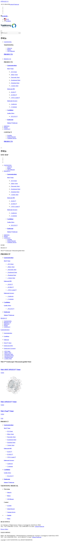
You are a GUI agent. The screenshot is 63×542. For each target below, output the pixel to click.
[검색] (19, 33)
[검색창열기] (1, 31)
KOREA (8, 21)
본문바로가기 (5, 1)
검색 (2, 33)
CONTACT (7, 327)
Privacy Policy (4, 529)
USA (7, 19)
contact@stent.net (14, 4)
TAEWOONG (8, 321)
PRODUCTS (7, 322)
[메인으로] (8, 27)
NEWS (6, 325)
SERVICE (6, 324)
